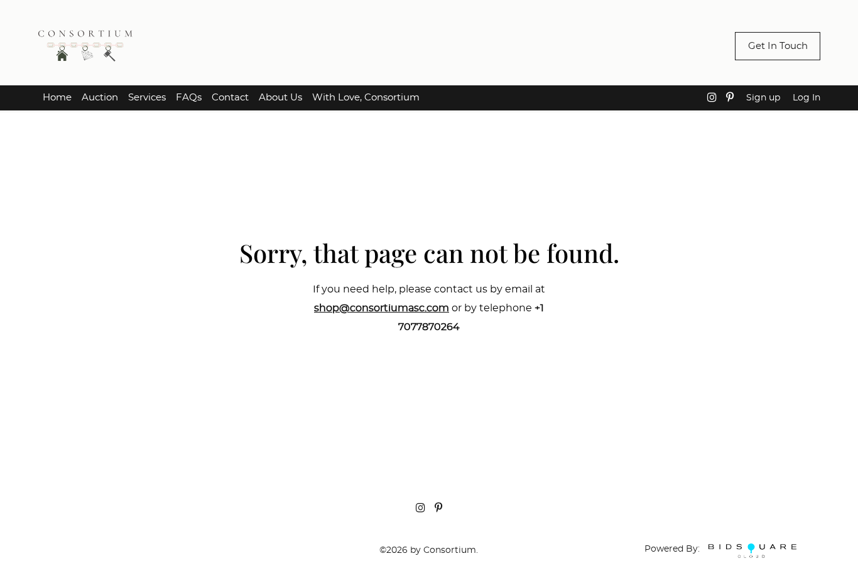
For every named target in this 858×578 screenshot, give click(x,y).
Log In (806, 98)
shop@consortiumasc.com (381, 308)
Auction (100, 97)
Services (147, 97)
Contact (230, 97)
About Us (280, 97)
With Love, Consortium (366, 97)
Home (57, 97)
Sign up (763, 98)
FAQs (189, 97)
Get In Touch (778, 46)
